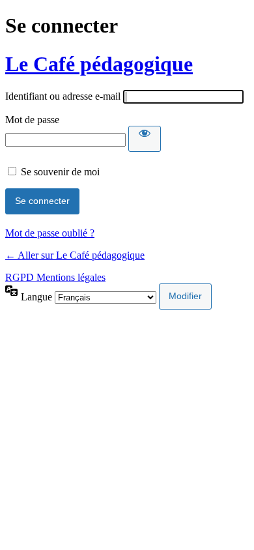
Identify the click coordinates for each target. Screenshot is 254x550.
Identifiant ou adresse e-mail (62, 96)
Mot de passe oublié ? (49, 233)
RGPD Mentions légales (55, 277)
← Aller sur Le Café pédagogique (75, 255)
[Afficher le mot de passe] (144, 139)
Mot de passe (32, 119)
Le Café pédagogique (99, 64)
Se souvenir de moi (60, 171)
